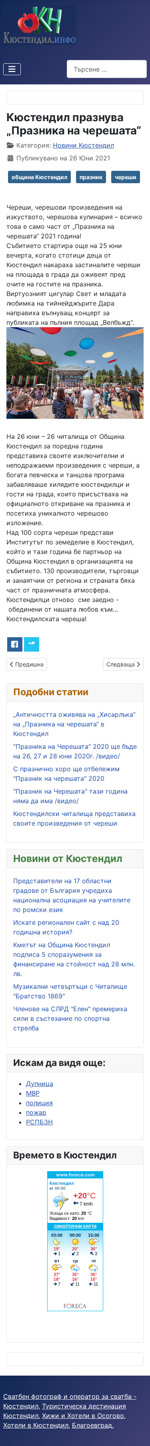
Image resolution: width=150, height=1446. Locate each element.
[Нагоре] (136, 1431)
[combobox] (107, 69)
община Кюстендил (39, 177)
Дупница (39, 1084)
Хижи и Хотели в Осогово (83, 1416)
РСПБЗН (39, 1122)
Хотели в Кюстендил (35, 1425)
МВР (33, 1093)
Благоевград (92, 1425)
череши (125, 177)
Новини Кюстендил (83, 145)
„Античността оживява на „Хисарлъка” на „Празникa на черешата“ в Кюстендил (74, 724)
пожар (36, 1112)
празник (91, 177)
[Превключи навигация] (12, 69)
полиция (39, 1103)
